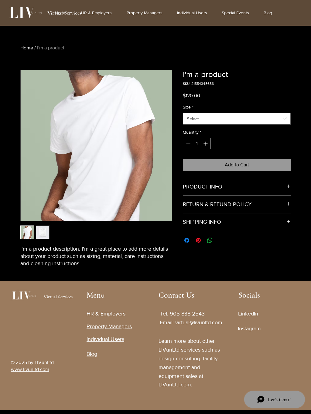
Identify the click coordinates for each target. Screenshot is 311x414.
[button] (238, 12)
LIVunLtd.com (175, 385)
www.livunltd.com (30, 369)
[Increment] (206, 143)
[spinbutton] (196, 143)
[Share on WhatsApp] (210, 240)
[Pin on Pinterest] (198, 240)
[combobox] (237, 119)
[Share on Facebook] (186, 240)
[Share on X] (221, 240)
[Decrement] (187, 143)
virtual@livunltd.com (198, 322)
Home (26, 47)
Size (188, 107)
